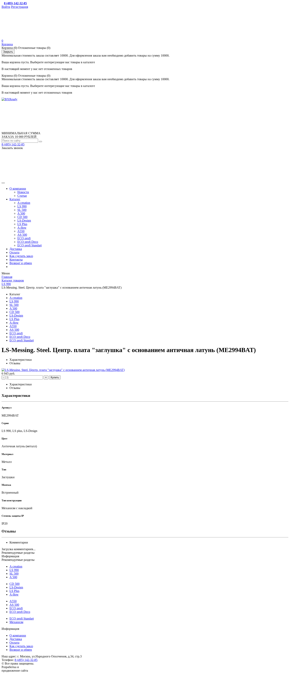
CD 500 (22, 217)
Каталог (14, 199)
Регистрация (19, 6)
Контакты (16, 259)
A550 (20, 231)
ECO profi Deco (27, 241)
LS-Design (24, 220)
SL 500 (21, 210)
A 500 (21, 213)
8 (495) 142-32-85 (13, 144)
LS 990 (22, 206)
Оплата (14, 252)
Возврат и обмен (20, 263)
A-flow (21, 227)
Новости (23, 192)
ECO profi (24, 238)
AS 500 (22, 234)
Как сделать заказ (21, 256)
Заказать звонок (12, 148)
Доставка (15, 249)
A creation (23, 202)
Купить (55, 377)
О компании (17, 188)
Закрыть (8, 51)
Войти (6, 6)
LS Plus (22, 224)
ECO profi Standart (29, 245)
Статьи (22, 195)
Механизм (16, 622)
